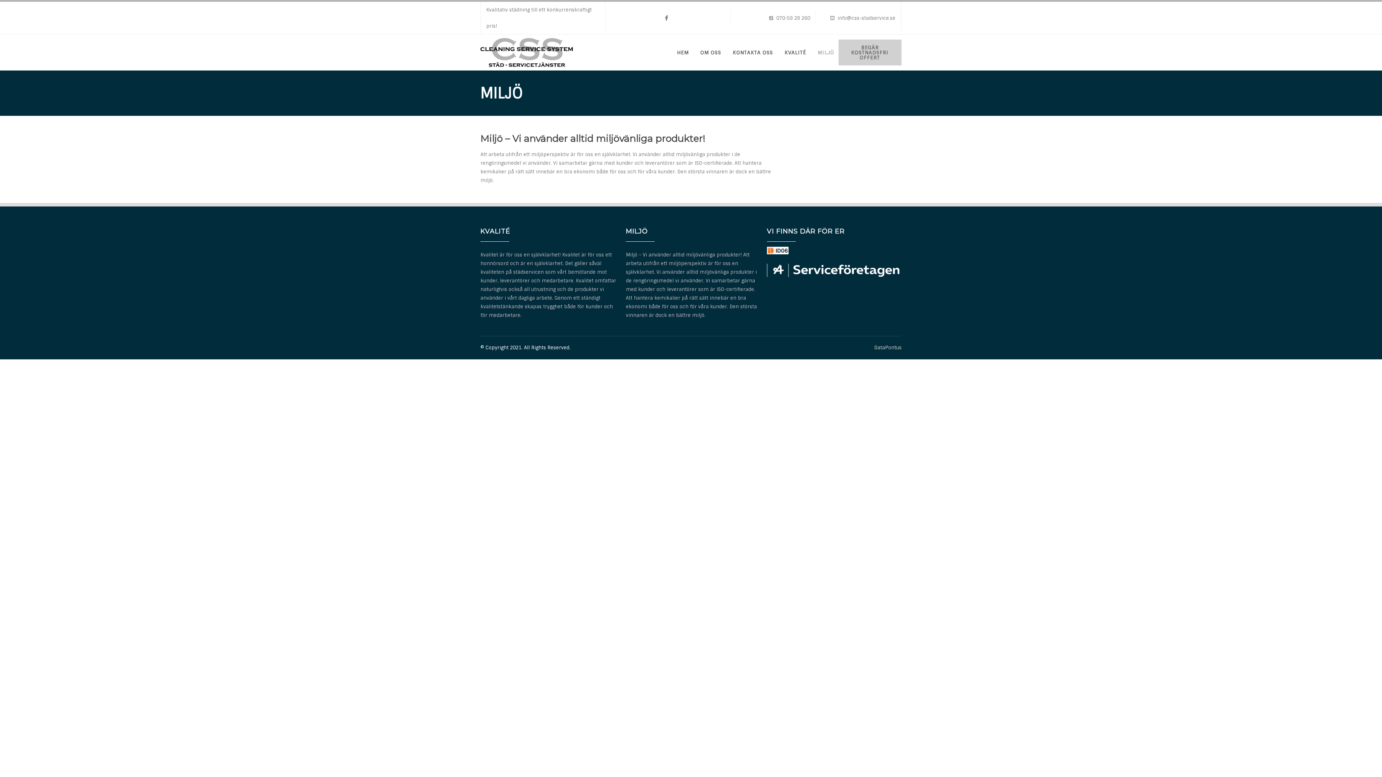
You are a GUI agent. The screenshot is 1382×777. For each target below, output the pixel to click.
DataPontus (888, 348)
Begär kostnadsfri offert (870, 52)
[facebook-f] (667, 18)
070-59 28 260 (793, 18)
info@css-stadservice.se (866, 18)
